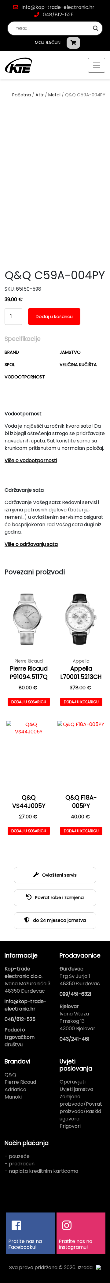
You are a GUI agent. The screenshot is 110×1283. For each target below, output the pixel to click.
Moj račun (48, 42)
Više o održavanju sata (31, 544)
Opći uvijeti (73, 1081)
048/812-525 (58, 14)
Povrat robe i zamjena (59, 897)
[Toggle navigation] (96, 65)
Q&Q (10, 1074)
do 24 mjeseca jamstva (59, 920)
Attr (39, 95)
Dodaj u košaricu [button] (28, 701)
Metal (54, 95)
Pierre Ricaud (20, 1082)
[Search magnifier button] (95, 28)
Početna (21, 95)
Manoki (13, 1096)
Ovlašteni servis (59, 875)
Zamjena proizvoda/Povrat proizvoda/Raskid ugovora (81, 1107)
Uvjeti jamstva (76, 1089)
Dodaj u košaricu (54, 316)
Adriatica (15, 1089)
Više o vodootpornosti (31, 460)
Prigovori (70, 1126)
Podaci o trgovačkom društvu (20, 1037)
